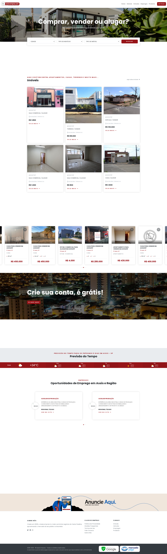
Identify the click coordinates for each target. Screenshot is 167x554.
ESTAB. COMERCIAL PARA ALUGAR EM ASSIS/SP (42, 248)
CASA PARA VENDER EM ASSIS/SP (15, 247)
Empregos (144, 4)
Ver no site (45, 412)
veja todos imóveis (132, 79)
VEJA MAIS (33, 123)
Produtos (152, 4)
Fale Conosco (89, 530)
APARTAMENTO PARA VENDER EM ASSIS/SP (94, 248)
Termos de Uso (90, 528)
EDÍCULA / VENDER (111, 120)
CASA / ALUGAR (110, 178)
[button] (83, 267)
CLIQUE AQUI (33, 302)
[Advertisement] (83, 62)
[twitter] (28, 530)
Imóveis (129, 4)
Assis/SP (32, 110)
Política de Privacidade (92, 524)
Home (123, 4)
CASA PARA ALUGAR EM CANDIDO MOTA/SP (148, 247)
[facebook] (30, 530)
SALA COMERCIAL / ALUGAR (38, 113)
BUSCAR (129, 41)
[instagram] (32, 530)
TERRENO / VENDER (73, 129)
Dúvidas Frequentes (91, 526)
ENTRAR (161, 4)
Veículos (136, 4)
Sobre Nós (88, 533)
